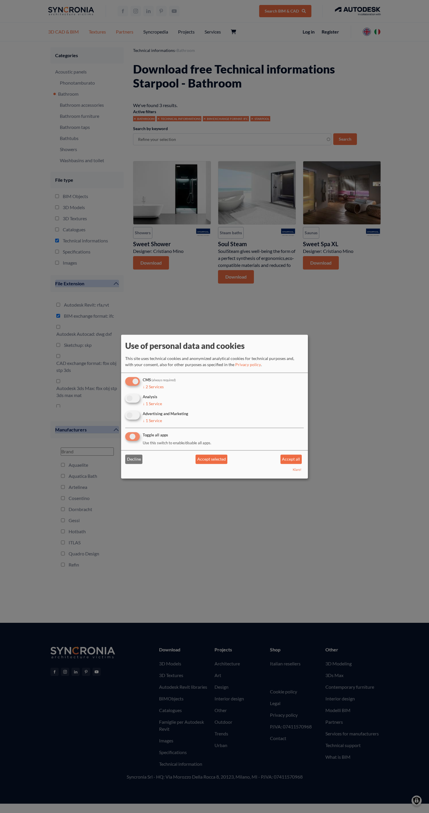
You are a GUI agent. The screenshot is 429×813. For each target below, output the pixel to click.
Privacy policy (248, 364)
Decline (134, 459)
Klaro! (297, 469)
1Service (152, 403)
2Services (153, 386)
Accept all (291, 459)
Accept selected (211, 459)
